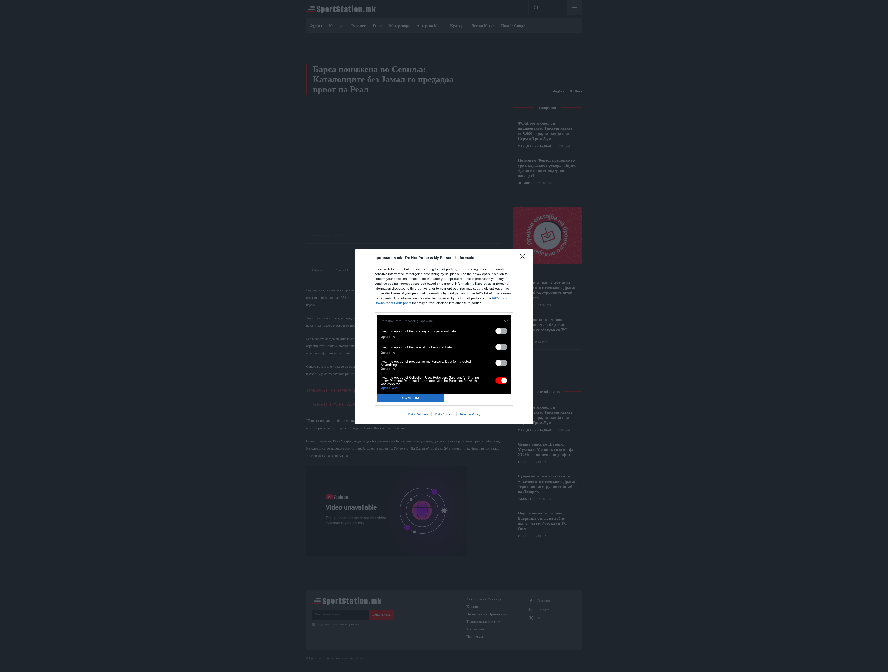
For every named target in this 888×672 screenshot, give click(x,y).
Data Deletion (418, 414)
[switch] (501, 331)
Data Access (444, 414)
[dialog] (444, 336)
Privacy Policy (470, 414)
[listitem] (444, 320)
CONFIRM (410, 398)
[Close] (524, 258)
